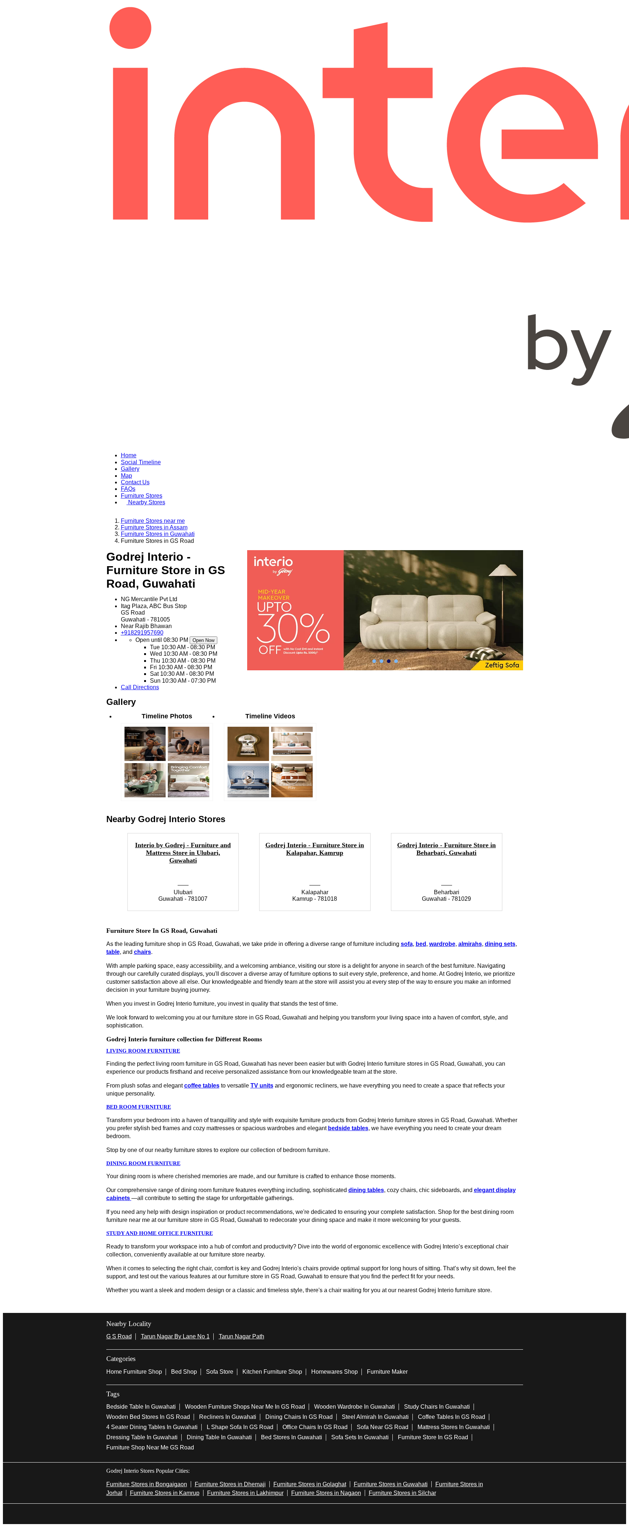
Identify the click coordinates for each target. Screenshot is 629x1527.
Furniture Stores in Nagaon (326, 1493)
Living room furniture (143, 1051)
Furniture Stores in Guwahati (391, 1484)
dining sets (500, 944)
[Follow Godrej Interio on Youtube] (326, 1513)
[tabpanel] (385, 610)
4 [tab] (396, 661)
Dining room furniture (143, 1163)
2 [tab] (381, 661)
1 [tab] (374, 661)
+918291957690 (142, 633)
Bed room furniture (138, 1107)
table (113, 952)
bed (421, 944)
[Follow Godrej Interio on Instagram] (314, 1513)
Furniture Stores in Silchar (402, 1493)
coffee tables (201, 1085)
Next (528, 876)
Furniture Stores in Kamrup (164, 1493)
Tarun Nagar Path (241, 1336)
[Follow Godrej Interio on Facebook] (291, 1513)
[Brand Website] (338, 1513)
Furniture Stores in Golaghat (309, 1484)
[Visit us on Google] (303, 1513)
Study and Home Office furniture (159, 1233)
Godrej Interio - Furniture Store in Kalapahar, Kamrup (314, 848)
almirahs (470, 944)
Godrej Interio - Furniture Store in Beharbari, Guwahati (446, 848)
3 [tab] (389, 661)
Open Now (203, 640)
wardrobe (442, 944)
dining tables (366, 1190)
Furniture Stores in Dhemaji (230, 1484)
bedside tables (348, 1128)
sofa (407, 944)
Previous (100, 876)
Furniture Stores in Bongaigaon (146, 1484)
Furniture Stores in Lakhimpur (245, 1493)
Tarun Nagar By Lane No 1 (175, 1336)
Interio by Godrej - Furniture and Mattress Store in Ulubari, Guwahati (183, 852)
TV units (261, 1085)
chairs (142, 952)
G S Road (119, 1336)
